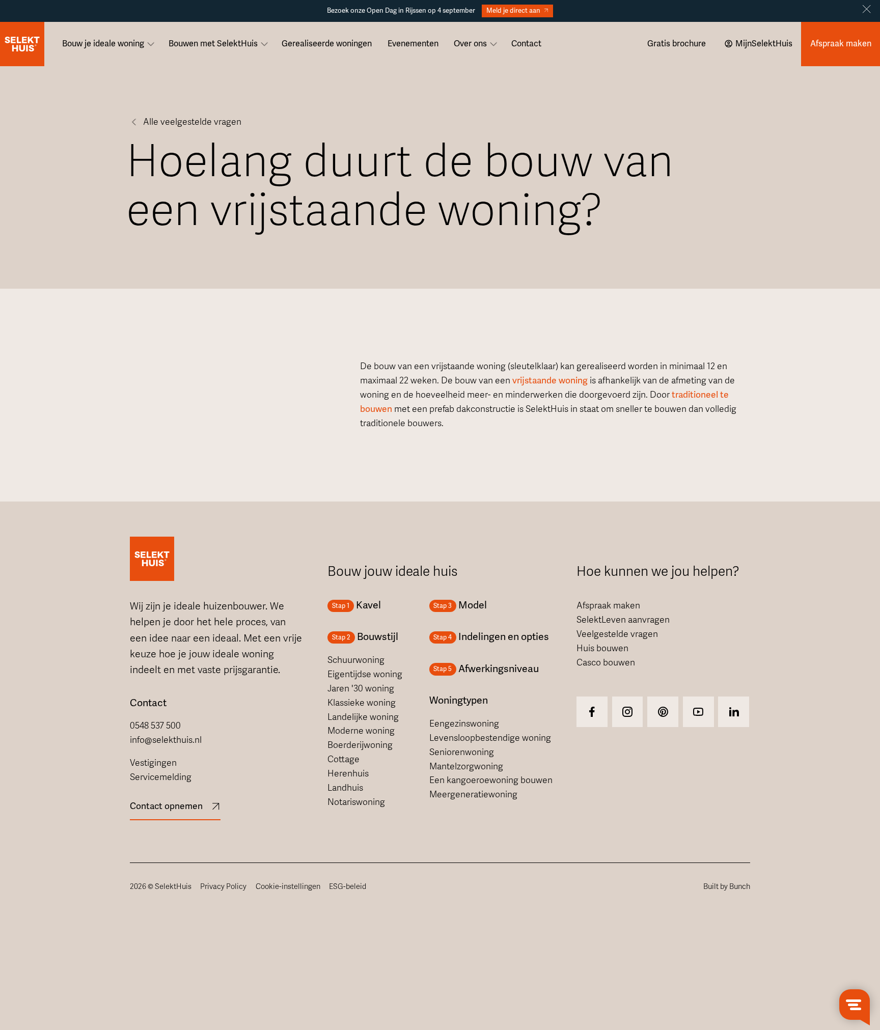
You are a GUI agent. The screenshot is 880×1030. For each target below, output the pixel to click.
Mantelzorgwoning (466, 766)
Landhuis (345, 788)
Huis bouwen (602, 648)
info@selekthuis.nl (166, 740)
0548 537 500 (155, 725)
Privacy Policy (223, 886)
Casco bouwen (605, 662)
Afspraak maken (608, 605)
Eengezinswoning (464, 723)
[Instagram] (592, 712)
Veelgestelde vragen (617, 634)
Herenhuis (348, 773)
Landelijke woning (363, 717)
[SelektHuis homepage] (22, 44)
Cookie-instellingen (288, 886)
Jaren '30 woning (360, 688)
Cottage (343, 759)
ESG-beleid (347, 886)
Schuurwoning (355, 660)
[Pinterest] (662, 712)
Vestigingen (153, 763)
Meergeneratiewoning (473, 794)
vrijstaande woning (550, 380)
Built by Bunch (726, 886)
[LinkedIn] (733, 712)
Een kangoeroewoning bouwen (491, 780)
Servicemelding (160, 777)
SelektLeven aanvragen (623, 620)
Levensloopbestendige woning (490, 738)
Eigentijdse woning (364, 674)
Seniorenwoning (461, 752)
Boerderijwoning (360, 745)
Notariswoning (356, 802)
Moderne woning (361, 731)
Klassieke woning (361, 703)
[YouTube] (698, 712)
